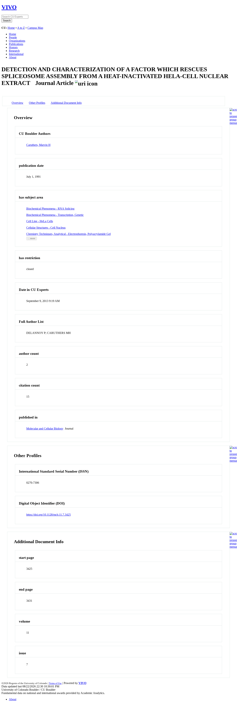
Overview (17, 102)
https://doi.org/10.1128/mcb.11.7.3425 (48, 514)
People (13, 37)
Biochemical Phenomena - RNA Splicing (50, 208)
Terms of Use (55, 683)
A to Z (21, 27)
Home (11, 27)
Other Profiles (37, 102)
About (12, 57)
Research (14, 50)
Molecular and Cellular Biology (44, 428)
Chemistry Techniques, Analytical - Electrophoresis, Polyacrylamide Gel (68, 233)
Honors (13, 47)
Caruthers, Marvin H (38, 144)
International (16, 54)
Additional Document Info (66, 102)
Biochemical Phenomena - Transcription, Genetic (55, 214)
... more (31, 238)
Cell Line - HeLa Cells (39, 221)
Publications (16, 44)
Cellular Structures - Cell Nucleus (46, 227)
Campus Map (35, 27)
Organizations (17, 40)
